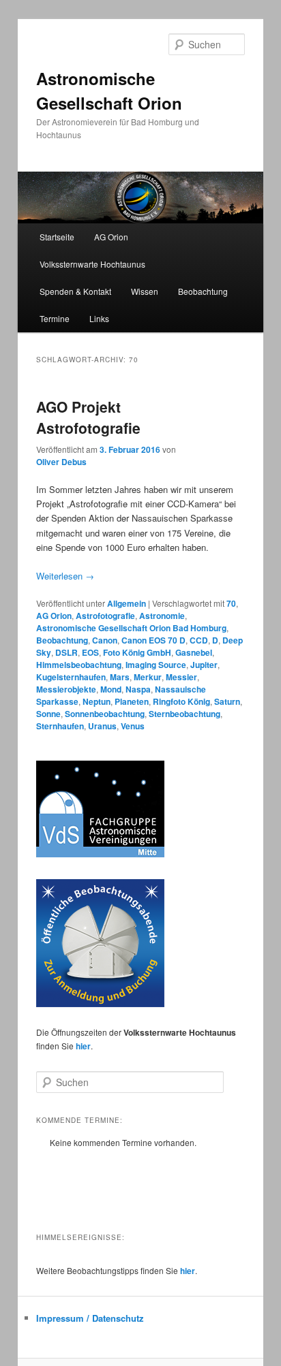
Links (99, 318)
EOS (90, 652)
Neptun (96, 701)
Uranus (102, 726)
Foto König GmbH (137, 652)
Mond (110, 689)
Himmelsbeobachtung (78, 664)
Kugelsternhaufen (71, 677)
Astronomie (162, 615)
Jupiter (204, 664)
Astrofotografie (105, 615)
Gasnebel (193, 652)
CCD (199, 640)
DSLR (66, 652)
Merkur (148, 677)
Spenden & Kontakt (75, 291)
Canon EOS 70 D (153, 640)
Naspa (138, 689)
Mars (120, 677)
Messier (181, 677)
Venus (133, 726)
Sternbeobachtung (184, 714)
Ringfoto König (181, 701)
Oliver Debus (61, 462)
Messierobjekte (66, 689)
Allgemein (126, 603)
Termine (55, 318)
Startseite (57, 236)
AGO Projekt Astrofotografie (88, 417)
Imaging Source (155, 664)
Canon (104, 640)
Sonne (48, 714)
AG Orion (54, 615)
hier (83, 1046)
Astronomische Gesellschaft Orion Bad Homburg (131, 628)
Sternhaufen (60, 726)
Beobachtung (203, 291)
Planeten (132, 701)
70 (231, 603)
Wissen (144, 291)
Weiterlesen (65, 575)
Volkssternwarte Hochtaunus (92, 264)
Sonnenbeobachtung (105, 714)
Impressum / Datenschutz (90, 1318)
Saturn (227, 701)
